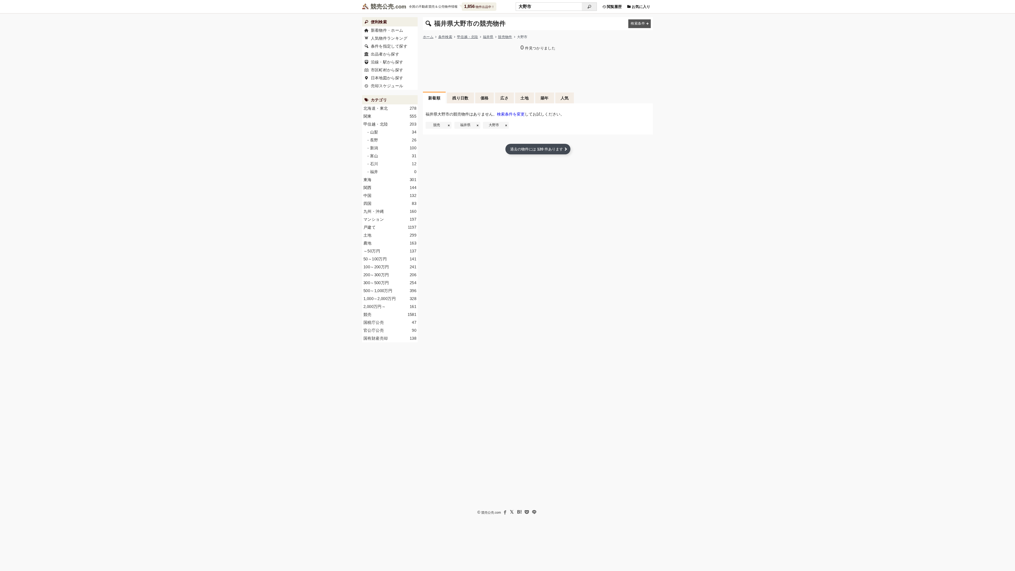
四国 (389, 203)
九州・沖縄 (389, 211)
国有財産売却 (389, 338)
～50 (389, 251)
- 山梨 (391, 132)
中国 (389, 195)
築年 (545, 98)
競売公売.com (491, 512)
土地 (524, 98)
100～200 (389, 267)
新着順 (434, 98)
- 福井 (391, 171)
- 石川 (391, 164)
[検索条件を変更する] (639, 23)
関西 (389, 187)
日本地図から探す (387, 78)
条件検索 (445, 37)
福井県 (488, 37)
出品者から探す (385, 54)
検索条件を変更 (511, 114)
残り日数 (460, 98)
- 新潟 (391, 148)
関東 (389, 116)
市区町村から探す (387, 70)
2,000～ (389, 306)
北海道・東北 (389, 108)
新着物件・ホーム (387, 30)
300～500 (389, 282)
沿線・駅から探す (387, 62)
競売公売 (382, 6)
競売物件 (505, 37)
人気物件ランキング (389, 38)
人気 (565, 98)
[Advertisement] (538, 70)
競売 (436, 125)
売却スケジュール (387, 86)
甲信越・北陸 (467, 37)
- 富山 (391, 156)
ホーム (428, 37)
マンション (389, 219)
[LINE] (534, 512)
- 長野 (391, 140)
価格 (485, 98)
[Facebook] (504, 512)
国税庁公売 (389, 322)
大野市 (494, 125)
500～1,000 (389, 290)
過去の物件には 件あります (536, 149)
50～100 (389, 259)
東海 (389, 179)
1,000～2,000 (389, 298)
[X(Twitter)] (512, 512)
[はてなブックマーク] (519, 512)
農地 (389, 243)
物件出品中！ (479, 6)
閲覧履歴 (614, 6)
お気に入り (640, 6)
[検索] (589, 6)
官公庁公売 (389, 330)
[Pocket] (526, 512)
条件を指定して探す (389, 46)
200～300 (389, 275)
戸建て (389, 227)
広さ (504, 98)
